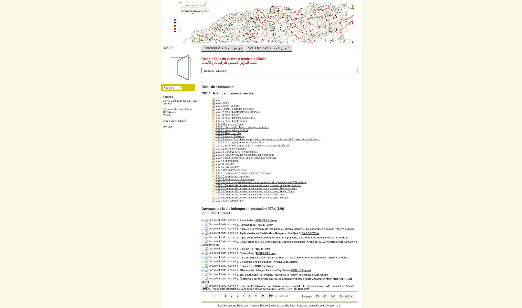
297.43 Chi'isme (225, 164)
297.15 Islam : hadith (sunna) (232, 121)
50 (324, 296)
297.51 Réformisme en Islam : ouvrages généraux (243, 173)
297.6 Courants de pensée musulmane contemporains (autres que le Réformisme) (261, 182)
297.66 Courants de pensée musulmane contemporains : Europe (252, 197)
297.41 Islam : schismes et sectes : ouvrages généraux (246, 157)
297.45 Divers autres (227, 167)
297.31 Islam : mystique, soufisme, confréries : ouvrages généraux (252, 145)
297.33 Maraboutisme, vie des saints (236, 151)
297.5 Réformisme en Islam (231, 170)
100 (333, 296)
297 (218, 99)
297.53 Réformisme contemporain (235, 179)
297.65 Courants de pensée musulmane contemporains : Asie (250, 194)
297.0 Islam (222, 102)
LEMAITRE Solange (266, 220)
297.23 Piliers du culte (228, 133)
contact (167, 126)
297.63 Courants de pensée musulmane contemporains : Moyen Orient (255, 191)
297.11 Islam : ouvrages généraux (235, 108)
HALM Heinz (263, 249)
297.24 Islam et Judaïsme (230, 136)
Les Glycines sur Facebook (233, 305)
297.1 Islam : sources (228, 105)
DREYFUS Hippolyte (297, 289)
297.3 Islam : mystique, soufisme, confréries (240, 142)
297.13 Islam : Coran (227, 115)
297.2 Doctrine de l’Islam (230, 124)
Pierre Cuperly (345, 229)
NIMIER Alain (265, 224)
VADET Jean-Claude (285, 261)
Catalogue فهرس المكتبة (222, 48)
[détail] (202, 220)
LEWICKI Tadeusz (338, 257)
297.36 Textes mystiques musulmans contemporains (245, 154)
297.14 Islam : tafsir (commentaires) (235, 118)
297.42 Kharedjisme (227, 161)
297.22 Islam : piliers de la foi (232, 130)
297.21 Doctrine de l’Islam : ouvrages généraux (242, 127)
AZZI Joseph (320, 274)
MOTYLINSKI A (339, 237)
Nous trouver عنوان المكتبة (269, 48)
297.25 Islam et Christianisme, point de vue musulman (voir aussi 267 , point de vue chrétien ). (268, 139)
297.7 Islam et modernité (229, 200)
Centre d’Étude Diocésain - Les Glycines (272, 305)
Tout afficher (346, 296)
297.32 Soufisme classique (231, 148)
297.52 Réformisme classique (232, 176)
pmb (338, 305)
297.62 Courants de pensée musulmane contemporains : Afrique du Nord (256, 188)
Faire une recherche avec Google (315, 305)
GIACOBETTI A (310, 233)
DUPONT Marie (265, 266)
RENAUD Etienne (301, 270)
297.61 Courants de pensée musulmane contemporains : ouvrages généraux (258, 185)
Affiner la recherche (221, 213)
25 (317, 296)
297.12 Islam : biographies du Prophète (238, 112)
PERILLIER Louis (266, 253)
